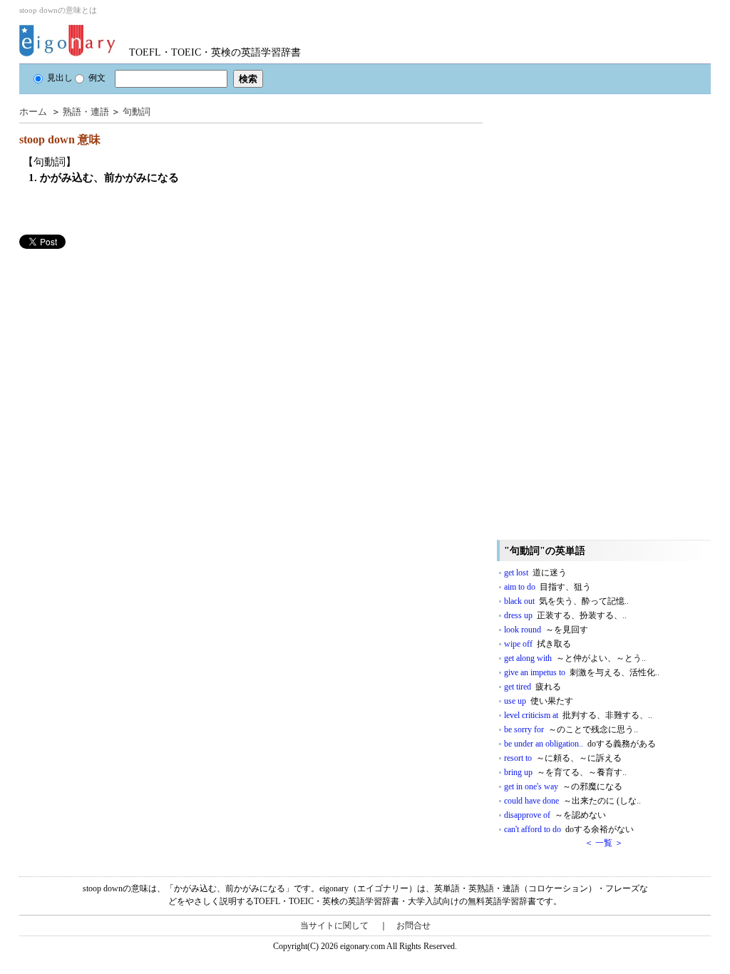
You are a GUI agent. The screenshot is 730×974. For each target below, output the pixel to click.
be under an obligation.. (580, 744)
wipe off (537, 644)
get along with (575, 658)
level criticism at (578, 715)
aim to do (547, 587)
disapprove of (555, 815)
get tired (532, 687)
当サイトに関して (334, 926)
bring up (565, 772)
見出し (60, 78)
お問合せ (413, 926)
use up (538, 701)
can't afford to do (569, 829)
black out (566, 601)
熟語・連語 (86, 111)
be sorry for (571, 729)
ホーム (33, 111)
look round (546, 630)
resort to (563, 758)
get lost (535, 573)
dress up (565, 615)
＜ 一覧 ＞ (604, 843)
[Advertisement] (126, 349)
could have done (572, 801)
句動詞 (136, 111)
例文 (97, 78)
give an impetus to (581, 672)
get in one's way (563, 786)
